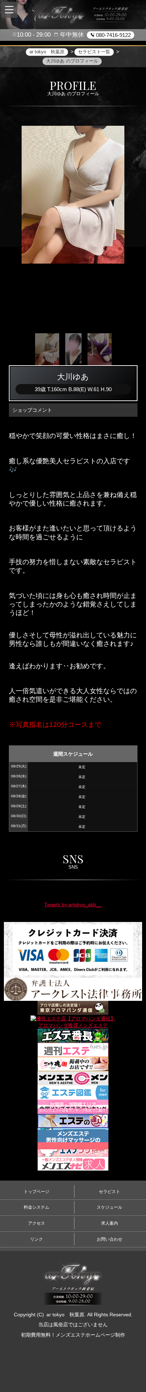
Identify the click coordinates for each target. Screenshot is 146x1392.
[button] (9, 10)
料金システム (36, 1207)
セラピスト (109, 1191)
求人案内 (109, 1223)
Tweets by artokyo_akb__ (73, 904)
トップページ (36, 1191)
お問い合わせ (109, 1239)
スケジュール (109, 1207)
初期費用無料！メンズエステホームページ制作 (73, 1335)
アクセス (36, 1223)
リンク (36, 1239)
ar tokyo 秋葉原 (65, 1314)
